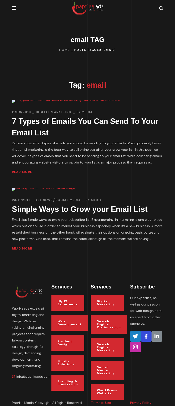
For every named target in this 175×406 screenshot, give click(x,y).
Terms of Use (101, 402)
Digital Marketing (53, 112)
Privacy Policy (141, 402)
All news (44, 200)
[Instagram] (135, 347)
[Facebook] (146, 336)
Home (64, 50)
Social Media (68, 200)
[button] (161, 8)
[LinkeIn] (157, 336)
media (87, 112)
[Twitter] (135, 336)
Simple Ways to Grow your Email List (80, 209)
